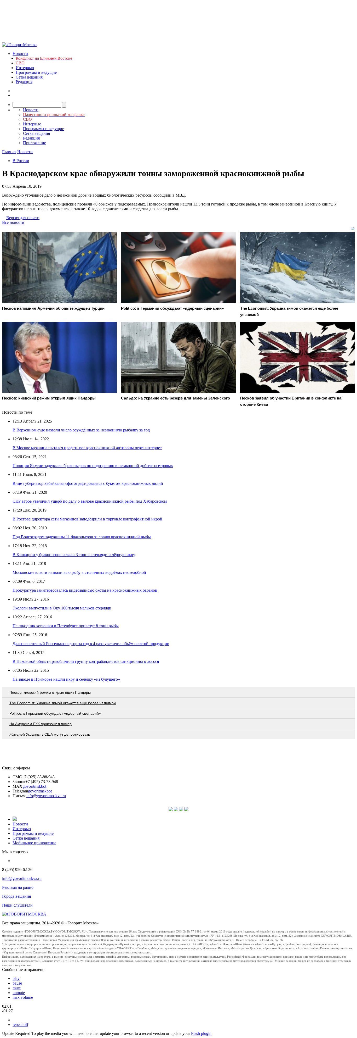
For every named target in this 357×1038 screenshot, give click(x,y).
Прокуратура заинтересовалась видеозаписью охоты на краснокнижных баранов (85, 590)
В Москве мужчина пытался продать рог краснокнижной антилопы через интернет (87, 448)
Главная (9, 151)
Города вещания (16, 896)
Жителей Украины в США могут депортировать (49, 734)
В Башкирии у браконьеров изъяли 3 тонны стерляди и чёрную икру (74, 554)
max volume (23, 997)
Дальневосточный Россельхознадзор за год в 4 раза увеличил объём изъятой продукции (91, 643)
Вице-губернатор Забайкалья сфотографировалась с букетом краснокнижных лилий (88, 483)
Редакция (24, 82)
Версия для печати (22, 217)
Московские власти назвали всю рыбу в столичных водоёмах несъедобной (79, 572)
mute (17, 988)
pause (17, 983)
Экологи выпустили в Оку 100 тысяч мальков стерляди (62, 608)
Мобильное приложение (34, 843)
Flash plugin (201, 1033)
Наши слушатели (17, 905)
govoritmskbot (34, 786)
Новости (20, 53)
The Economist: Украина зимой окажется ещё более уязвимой (62, 703)
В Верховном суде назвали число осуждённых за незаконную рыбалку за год (81, 430)
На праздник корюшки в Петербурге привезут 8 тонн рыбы (66, 626)
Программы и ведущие (36, 72)
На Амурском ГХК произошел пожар (40, 724)
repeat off (20, 1024)
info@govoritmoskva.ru (46, 795)
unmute (19, 992)
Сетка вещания (29, 77)
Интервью (25, 67)
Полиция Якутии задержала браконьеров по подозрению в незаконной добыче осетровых (93, 465)
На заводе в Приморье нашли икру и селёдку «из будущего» (66, 679)
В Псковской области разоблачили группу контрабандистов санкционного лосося (86, 661)
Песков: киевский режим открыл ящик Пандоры (50, 692)
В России (21, 160)
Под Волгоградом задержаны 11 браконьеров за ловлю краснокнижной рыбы (82, 537)
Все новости (13, 222)
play (16, 978)
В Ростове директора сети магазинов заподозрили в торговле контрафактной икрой (87, 519)
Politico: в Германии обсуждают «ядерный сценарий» (55, 713)
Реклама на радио (17, 887)
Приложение (34, 143)
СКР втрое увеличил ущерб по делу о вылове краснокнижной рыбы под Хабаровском (90, 501)
